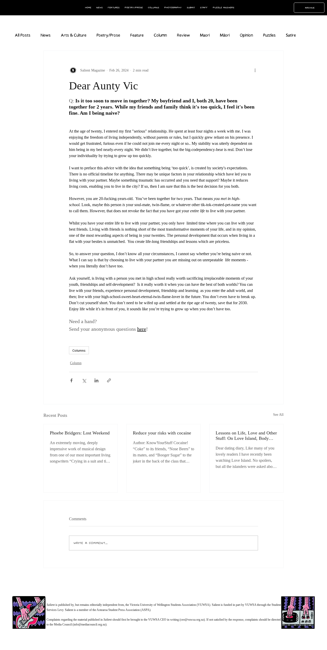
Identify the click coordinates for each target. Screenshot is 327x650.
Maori (205, 35)
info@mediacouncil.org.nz (90, 624)
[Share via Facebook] (71, 380)
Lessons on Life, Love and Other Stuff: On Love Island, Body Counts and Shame (246, 435)
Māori (225, 35)
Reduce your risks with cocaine (162, 432)
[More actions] (255, 70)
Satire (291, 35)
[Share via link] (109, 380)
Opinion (246, 35)
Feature (137, 35)
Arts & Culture (73, 35)
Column (160, 35)
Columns (79, 350)
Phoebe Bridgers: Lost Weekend (80, 432)
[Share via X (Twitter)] (83, 380)
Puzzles (269, 35)
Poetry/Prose (108, 35)
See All (278, 415)
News (46, 35)
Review (183, 35)
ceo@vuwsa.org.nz (192, 619)
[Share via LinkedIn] (96, 380)
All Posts (22, 35)
